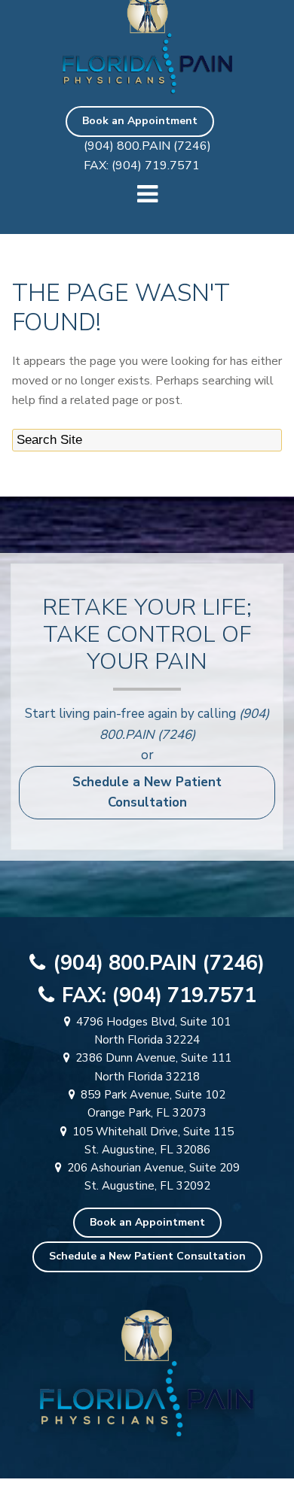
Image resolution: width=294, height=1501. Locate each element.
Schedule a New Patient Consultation (147, 792)
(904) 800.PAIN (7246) (147, 146)
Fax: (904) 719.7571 (142, 165)
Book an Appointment (140, 121)
